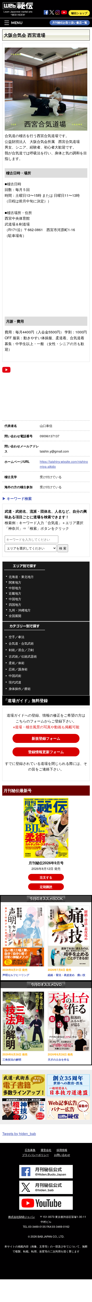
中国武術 (15, 675)
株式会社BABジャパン (21, 1217)
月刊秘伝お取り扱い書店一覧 (69, 22)
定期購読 (46, 886)
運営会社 (46, 1150)
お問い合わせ (62, 1155)
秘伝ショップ (79, 13)
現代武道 (15, 682)
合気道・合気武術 (21, 643)
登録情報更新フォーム (46, 751)
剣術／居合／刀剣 (21, 650)
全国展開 (15, 615)
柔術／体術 (16, 663)
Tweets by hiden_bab (19, 1133)
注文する (46, 877)
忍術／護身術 (18, 669)
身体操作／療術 (20, 688)
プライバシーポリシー (35, 1155)
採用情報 (61, 1150)
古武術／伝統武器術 (23, 656)
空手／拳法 (16, 637)
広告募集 (30, 1150)
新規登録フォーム (46, 738)
